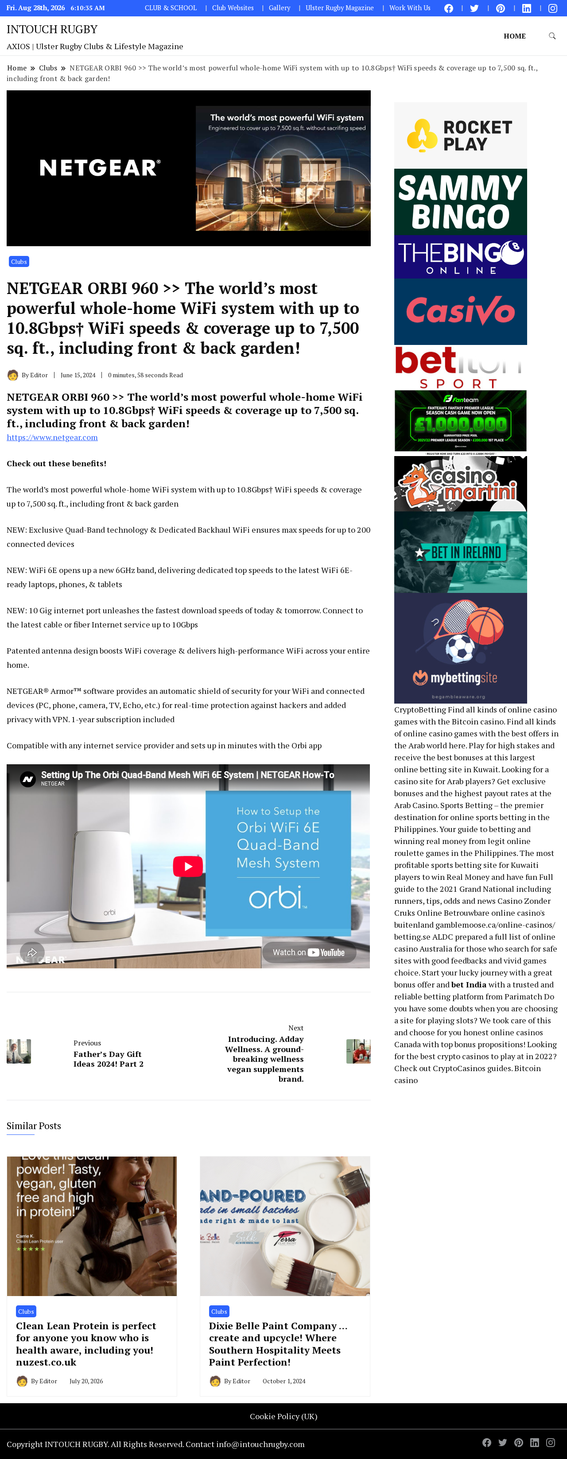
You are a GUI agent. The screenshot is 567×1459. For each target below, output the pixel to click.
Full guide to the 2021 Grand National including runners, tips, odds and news (473, 888)
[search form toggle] (552, 36)
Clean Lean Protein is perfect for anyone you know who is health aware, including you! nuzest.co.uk (86, 1343)
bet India (469, 984)
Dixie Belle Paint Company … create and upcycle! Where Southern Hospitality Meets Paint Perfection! (278, 1343)
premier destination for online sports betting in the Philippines (472, 817)
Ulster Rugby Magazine (340, 8)
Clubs (19, 261)
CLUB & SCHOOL (171, 8)
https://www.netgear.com (52, 437)
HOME (515, 36)
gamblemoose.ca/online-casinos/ (495, 924)
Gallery (279, 8)
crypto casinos (463, 1056)
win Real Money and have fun (484, 876)
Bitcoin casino (478, 721)
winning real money (430, 841)
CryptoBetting (420, 709)
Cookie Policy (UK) (284, 1416)
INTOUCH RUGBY (52, 28)
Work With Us (410, 8)
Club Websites (233, 8)
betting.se (412, 936)
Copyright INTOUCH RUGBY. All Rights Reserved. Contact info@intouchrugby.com (156, 1444)
